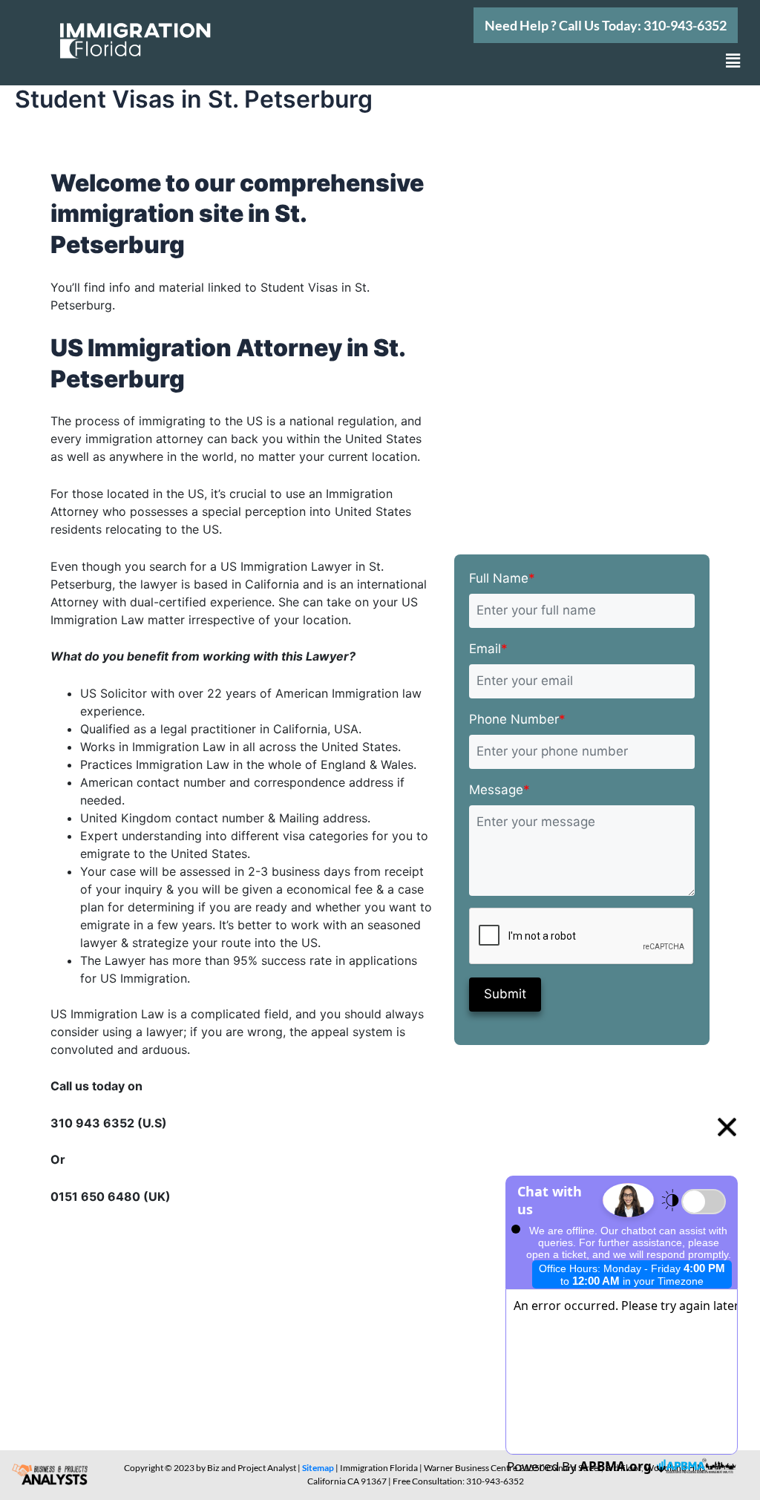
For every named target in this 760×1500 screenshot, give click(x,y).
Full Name (502, 578)
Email (488, 648)
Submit (505, 993)
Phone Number (517, 719)
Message (499, 789)
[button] (606, 25)
